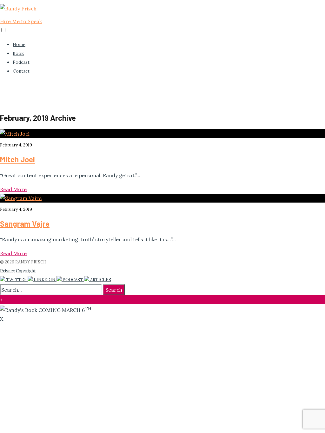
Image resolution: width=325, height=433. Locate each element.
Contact (21, 71)
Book (18, 53)
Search (113, 290)
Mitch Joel (17, 159)
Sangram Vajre (25, 223)
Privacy (7, 271)
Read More (13, 189)
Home (19, 44)
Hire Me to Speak (21, 21)
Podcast (21, 62)
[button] (3, 30)
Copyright (26, 271)
